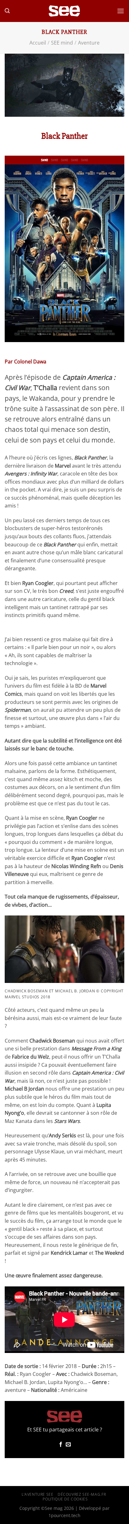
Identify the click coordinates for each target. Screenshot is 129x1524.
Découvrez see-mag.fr (82, 1494)
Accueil (37, 42)
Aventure (89, 42)
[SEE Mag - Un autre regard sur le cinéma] (64, 11)
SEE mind (62, 42)
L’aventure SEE (38, 1494)
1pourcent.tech (64, 1515)
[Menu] (120, 11)
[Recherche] (7, 11)
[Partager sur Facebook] (60, 1444)
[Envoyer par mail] (68, 1444)
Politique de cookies (65, 1499)
